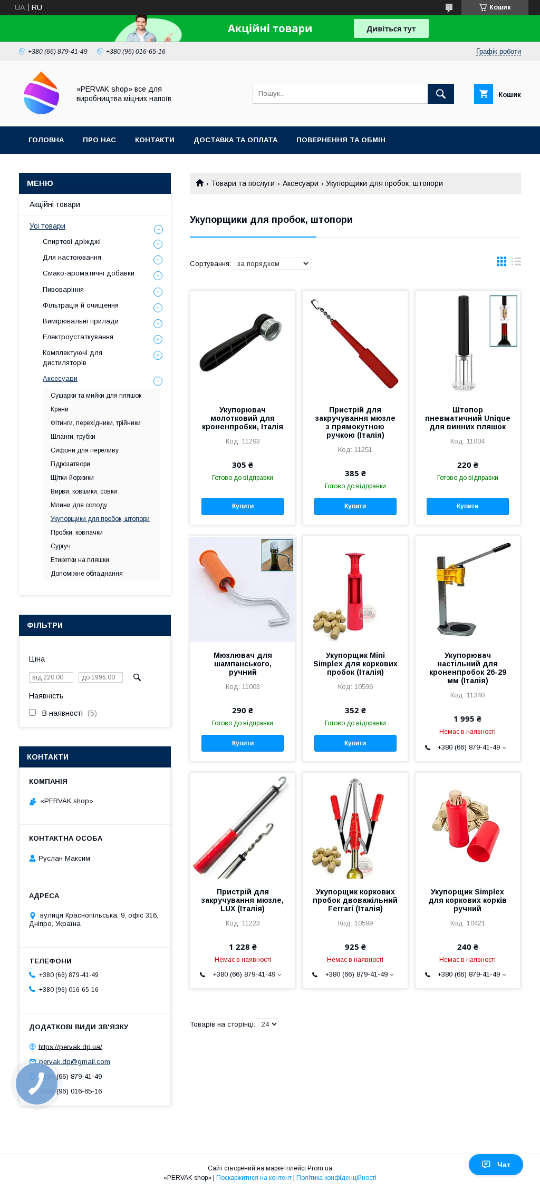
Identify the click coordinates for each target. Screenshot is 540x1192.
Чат (503, 1164)
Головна (46, 140)
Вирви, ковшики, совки (84, 491)
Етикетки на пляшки (80, 560)
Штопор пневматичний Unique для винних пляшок (467, 418)
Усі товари (47, 226)
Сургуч (61, 546)
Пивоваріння (63, 289)
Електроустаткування (78, 337)
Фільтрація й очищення (81, 305)
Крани (60, 409)
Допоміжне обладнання (87, 573)
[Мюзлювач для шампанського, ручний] (242, 589)
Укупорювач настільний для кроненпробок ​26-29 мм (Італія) (467, 668)
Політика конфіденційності (336, 1177)
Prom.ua (319, 1168)
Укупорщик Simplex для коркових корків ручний (467, 900)
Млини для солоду (79, 505)
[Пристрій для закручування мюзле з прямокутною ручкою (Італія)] (355, 343)
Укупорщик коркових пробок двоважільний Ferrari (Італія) (355, 900)
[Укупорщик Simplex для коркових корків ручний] (468, 825)
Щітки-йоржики (72, 477)
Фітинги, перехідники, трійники (96, 423)
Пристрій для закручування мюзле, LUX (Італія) (242, 900)
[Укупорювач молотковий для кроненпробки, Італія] (242, 343)
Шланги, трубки (73, 436)
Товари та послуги (243, 183)
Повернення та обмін (340, 140)
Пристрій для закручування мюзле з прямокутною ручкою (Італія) (355, 422)
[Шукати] (441, 94)
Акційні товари (55, 204)
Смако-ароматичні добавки (88, 273)
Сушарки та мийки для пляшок (96, 395)
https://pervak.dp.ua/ (70, 1046)
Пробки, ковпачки (77, 532)
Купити (243, 506)
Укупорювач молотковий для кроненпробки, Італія (242, 418)
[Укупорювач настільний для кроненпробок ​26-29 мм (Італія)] (468, 589)
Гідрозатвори (70, 464)
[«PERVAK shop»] (41, 113)
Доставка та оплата (235, 140)
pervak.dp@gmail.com (74, 1062)
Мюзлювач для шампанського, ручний (243, 663)
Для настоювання (72, 257)
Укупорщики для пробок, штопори (100, 519)
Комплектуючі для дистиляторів (72, 357)
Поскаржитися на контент (254, 1177)
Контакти (155, 140)
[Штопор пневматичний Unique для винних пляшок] (468, 343)
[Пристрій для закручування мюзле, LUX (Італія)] (242, 825)
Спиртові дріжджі (72, 241)
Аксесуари (301, 183)
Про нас (99, 140)
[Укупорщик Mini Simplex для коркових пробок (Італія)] (355, 589)
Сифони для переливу (85, 450)
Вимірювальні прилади (81, 321)
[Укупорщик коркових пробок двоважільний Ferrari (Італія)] (355, 825)
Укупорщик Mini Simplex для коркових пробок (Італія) (355, 663)
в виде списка (516, 264)
